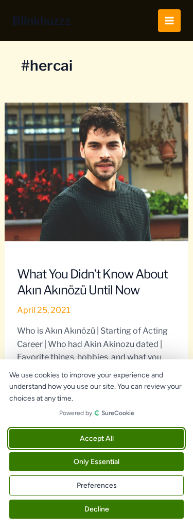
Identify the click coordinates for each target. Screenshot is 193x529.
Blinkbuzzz (41, 20)
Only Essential (96, 461)
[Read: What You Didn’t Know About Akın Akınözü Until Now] (97, 171)
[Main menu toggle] (169, 20)
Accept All (97, 438)
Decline (96, 509)
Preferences (97, 485)
